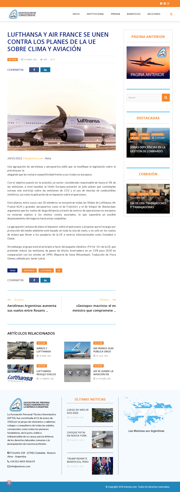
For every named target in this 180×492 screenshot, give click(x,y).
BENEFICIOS (133, 14)
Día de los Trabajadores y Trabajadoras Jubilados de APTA (148, 207)
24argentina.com (33, 158)
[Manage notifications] (9, 483)
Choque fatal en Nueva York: (77, 434)
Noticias (12, 59)
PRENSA (115, 14)
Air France (29, 270)
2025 (133, 134)
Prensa (145, 138)
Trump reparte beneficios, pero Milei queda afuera (78, 463)
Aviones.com (130, 486)
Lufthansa (46, 270)
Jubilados (143, 194)
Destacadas (157, 134)
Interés (134, 138)
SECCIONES (153, 14)
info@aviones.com (20, 466)
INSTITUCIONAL (95, 14)
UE (59, 270)
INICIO (76, 14)
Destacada (143, 134)
